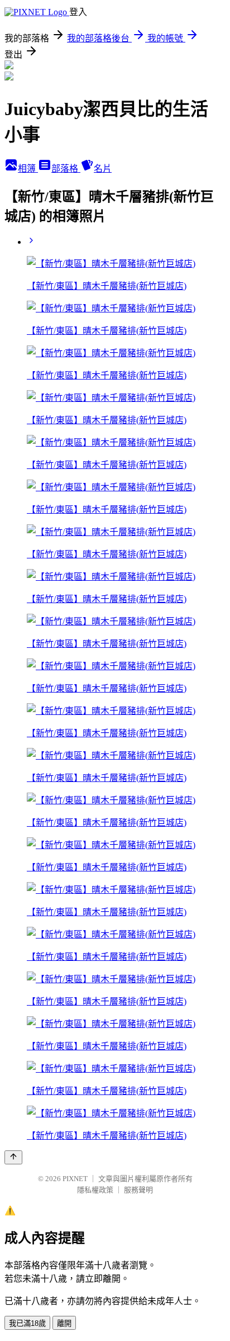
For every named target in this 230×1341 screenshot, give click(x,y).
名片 (103, 168)
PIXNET (75, 1178)
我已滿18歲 (27, 1323)
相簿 (28, 168)
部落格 (65, 168)
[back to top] (13, 1157)
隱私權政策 (95, 1190)
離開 (64, 1323)
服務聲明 (138, 1190)
